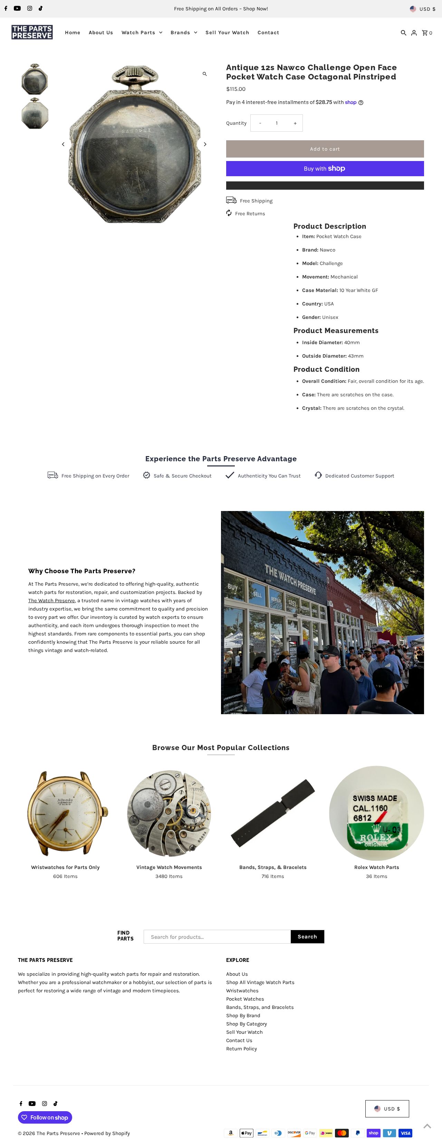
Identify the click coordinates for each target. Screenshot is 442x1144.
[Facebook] (5, 9)
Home (72, 32)
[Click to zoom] (204, 74)
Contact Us (239, 1040)
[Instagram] (29, 9)
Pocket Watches (245, 999)
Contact (268, 32)
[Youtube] (16, 9)
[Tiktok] (39, 9)
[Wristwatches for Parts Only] (65, 813)
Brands (180, 32)
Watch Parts (138, 32)
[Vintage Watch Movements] (169, 813)
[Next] (204, 144)
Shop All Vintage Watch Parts (260, 982)
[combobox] (217, 936)
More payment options (325, 185)
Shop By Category (246, 1024)
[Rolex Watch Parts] (376, 813)
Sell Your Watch (227, 32)
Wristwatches (242, 990)
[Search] (403, 32)
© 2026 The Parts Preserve (49, 1133)
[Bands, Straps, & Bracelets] (272, 813)
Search (307, 936)
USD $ (428, 9)
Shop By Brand (243, 1015)
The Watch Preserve (51, 600)
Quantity (236, 123)
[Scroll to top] (427, 1126)
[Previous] (63, 144)
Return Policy (241, 1049)
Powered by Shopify (107, 1133)
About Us (101, 32)
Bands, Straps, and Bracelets (260, 1007)
